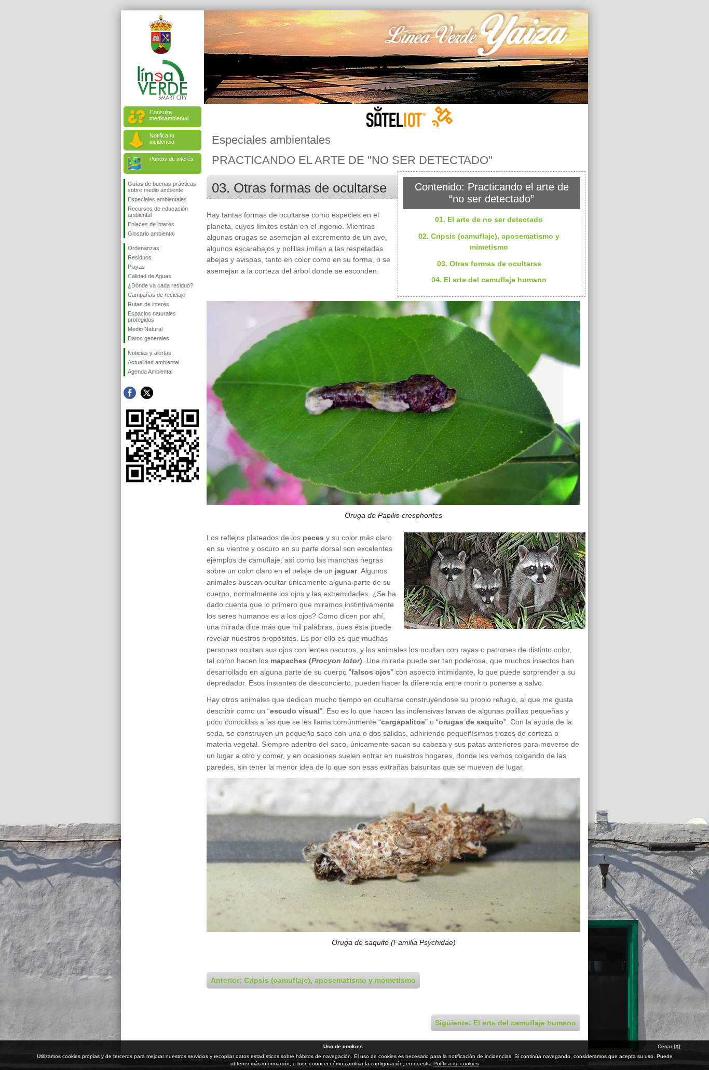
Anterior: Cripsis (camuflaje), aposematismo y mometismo (313, 980)
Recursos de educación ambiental (158, 211)
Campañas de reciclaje (156, 295)
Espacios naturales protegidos (152, 316)
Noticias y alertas (149, 353)
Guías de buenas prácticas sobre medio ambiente (162, 187)
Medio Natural (145, 329)
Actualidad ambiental (153, 362)
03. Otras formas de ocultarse (489, 263)
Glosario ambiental (151, 233)
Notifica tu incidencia (161, 138)
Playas (136, 267)
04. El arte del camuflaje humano (489, 280)
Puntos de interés (171, 159)
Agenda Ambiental (150, 371)
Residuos (140, 257)
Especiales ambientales (157, 199)
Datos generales (148, 338)
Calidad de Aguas (149, 276)
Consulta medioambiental (168, 115)
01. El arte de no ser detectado (489, 219)
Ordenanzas (143, 248)
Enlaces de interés (151, 224)
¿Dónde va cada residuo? (160, 285)
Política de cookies (456, 1063)
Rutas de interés (148, 304)
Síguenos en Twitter (147, 393)
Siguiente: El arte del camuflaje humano (505, 1023)
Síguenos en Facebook (130, 393)
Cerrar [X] (669, 1046)
